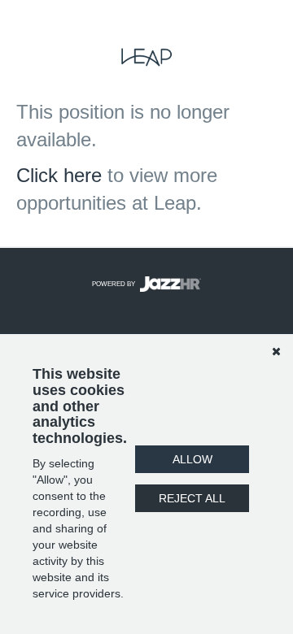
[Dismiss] (276, 351)
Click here (59, 175)
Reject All (192, 498)
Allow (192, 459)
